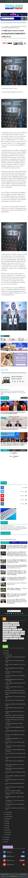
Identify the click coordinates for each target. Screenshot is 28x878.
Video (4, 640)
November (7, 812)
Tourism (22, 633)
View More (24, 397)
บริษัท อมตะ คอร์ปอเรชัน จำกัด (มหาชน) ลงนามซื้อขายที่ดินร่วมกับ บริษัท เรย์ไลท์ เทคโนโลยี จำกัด (14, 428)
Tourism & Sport (14, 638)
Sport (17, 633)
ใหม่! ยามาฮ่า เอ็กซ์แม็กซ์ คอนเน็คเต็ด (13, 790)
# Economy (6, 336)
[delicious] (21, 1)
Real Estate (13, 627)
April (6, 827)
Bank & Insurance (14, 622)
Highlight (14, 629)
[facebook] (6, 1)
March (6, 830)
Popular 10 (5, 542)
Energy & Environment (8, 633)
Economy (7, 26)
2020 (5, 839)
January (7, 834)
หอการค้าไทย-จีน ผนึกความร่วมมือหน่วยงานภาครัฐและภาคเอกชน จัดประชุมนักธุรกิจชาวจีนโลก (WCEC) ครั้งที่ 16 (14, 444)
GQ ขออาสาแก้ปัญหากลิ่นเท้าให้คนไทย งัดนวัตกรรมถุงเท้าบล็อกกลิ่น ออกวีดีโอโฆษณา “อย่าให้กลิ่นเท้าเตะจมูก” (17, 561)
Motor (22, 631)
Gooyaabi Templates (21, 876)
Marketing (23, 22)
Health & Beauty (7, 629)
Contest (21, 638)
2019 (5, 841)
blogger (5, 450)
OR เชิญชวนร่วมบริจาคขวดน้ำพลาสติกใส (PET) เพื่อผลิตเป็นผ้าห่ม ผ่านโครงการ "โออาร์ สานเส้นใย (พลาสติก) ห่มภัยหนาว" (16, 578)
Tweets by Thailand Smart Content (8, 539)
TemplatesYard (7, 876)
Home (2, 26)
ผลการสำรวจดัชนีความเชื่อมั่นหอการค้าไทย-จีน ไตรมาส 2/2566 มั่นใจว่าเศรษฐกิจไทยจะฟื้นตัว (13, 413)
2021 (5, 837)
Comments (14, 542)
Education (5, 638)
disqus (13, 450)
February (7, 832)
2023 (5, 650)
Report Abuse (6, 868)
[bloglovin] (12, 1)
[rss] (15, 1)
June (6, 823)
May (6, 825)
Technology (6, 627)
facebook (23, 450)
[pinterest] (10, 1)
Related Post (5, 398)
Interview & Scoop (7, 636)
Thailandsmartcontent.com (14, 874)
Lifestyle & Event (7, 625)
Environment (17, 636)
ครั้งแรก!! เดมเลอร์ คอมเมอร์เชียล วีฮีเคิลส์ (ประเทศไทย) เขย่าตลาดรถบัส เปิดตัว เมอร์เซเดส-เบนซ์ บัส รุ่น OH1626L (17, 566)
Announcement (23, 542)
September (7, 816)
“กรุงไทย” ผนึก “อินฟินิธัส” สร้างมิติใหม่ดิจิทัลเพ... (15, 717)
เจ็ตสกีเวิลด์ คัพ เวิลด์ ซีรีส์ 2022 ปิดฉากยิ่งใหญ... (15, 690)
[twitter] (8, 1)
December (7, 655)
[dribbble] (13, 1)
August (7, 818)
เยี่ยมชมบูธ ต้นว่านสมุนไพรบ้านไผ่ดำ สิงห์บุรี (14, 715)
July (6, 821)
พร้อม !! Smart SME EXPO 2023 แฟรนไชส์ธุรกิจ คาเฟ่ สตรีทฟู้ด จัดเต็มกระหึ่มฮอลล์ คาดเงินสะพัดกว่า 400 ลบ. (17, 595)
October (7, 814)
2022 (5, 653)
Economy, (21, 40)
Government (16, 625)
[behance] (17, 1)
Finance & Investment (14, 631)
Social (19, 629)
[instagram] (19, 1)
